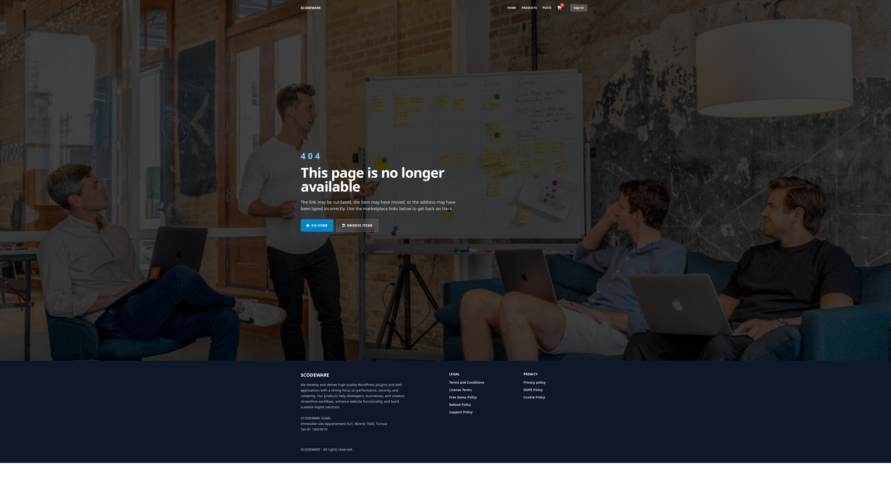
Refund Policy (460, 404)
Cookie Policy (534, 397)
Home (511, 8)
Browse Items (359, 225)
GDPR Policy (533, 390)
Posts (547, 8)
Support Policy (461, 412)
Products (529, 8)
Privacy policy (534, 382)
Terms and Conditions (466, 382)
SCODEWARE (311, 8)
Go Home (319, 225)
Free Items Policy (463, 397)
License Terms (460, 390)
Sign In (579, 8)
